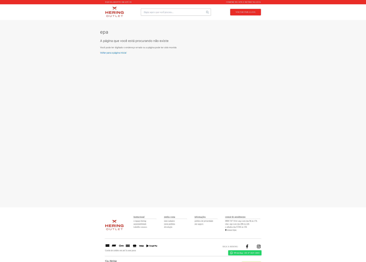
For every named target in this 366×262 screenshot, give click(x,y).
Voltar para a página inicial (113, 52)
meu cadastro (169, 221)
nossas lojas (231, 230)
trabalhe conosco (140, 227)
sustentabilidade (140, 224)
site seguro (199, 224)
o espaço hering (140, 221)
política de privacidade (204, 221)
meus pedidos (169, 224)
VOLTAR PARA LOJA (246, 12)
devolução (168, 227)
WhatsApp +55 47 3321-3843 (246, 252)
